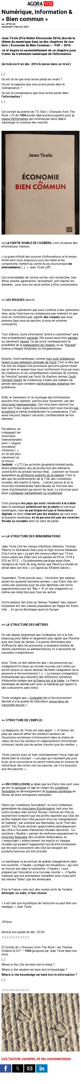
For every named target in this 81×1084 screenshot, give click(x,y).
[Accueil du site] (40, 6)
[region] (51, 442)
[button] (5, 1068)
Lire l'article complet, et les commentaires (36, 1059)
